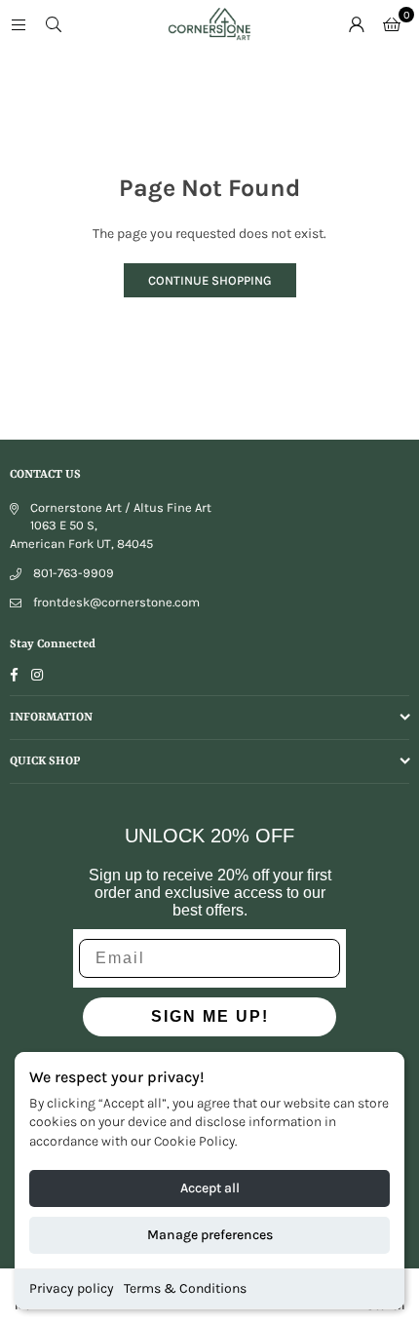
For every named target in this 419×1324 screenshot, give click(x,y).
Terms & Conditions (185, 1288)
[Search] (53, 24)
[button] (391, 24)
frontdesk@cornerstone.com (116, 602)
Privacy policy (71, 1288)
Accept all (210, 1188)
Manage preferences (210, 1235)
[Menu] (18, 24)
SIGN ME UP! (210, 1016)
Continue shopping (210, 280)
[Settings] (356, 24)
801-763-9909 (73, 572)
